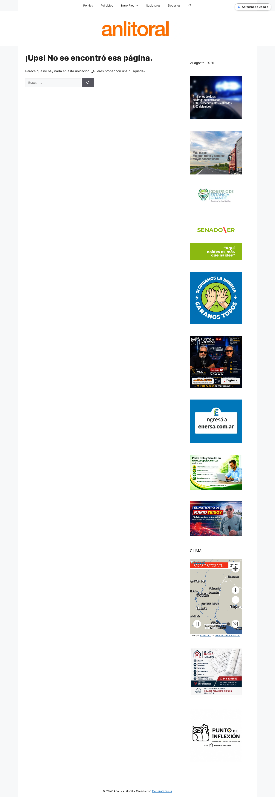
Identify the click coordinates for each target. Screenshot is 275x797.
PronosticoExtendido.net (227, 635)
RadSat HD (205, 635)
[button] (235, 590)
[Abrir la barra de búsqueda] (189, 5)
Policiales (106, 5)
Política (88, 5)
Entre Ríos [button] (127, 5)
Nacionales (153, 5)
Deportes (174, 5)
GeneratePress (162, 791)
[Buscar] (88, 82)
